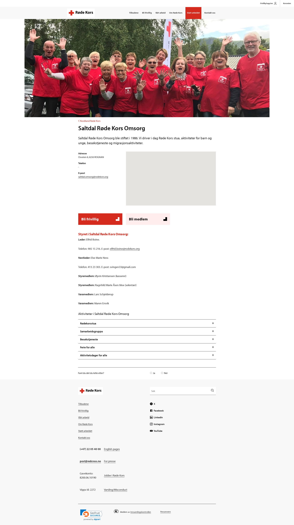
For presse (110, 461)
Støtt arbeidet (193, 12)
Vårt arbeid (160, 12)
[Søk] (212, 391)
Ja (154, 373)
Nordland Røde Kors (89, 120)
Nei (166, 373)
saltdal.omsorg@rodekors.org (93, 176)
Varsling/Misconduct (115, 489)
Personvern (165, 511)
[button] (91, 515)
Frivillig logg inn (266, 3)
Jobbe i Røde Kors (114, 475)
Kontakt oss (209, 12)
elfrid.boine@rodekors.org (125, 248)
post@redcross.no (90, 461)
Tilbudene (133, 12)
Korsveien (287, 3)
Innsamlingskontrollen (140, 512)
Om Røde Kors (175, 12)
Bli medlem (147, 221)
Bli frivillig (147, 12)
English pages (112, 449)
